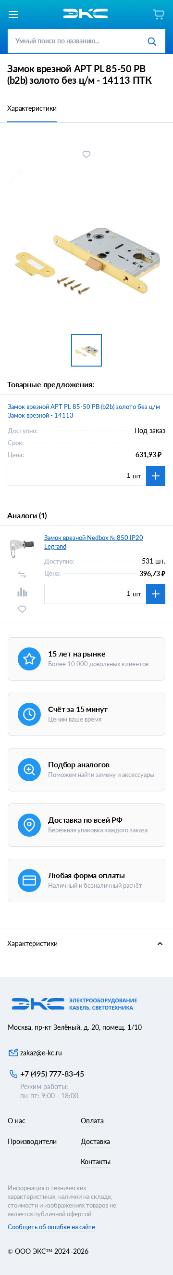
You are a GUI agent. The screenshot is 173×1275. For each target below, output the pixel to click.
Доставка (95, 1141)
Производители (32, 1141)
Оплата (92, 1121)
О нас (16, 1121)
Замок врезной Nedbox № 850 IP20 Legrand (93, 542)
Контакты (96, 1161)
